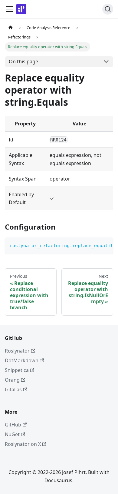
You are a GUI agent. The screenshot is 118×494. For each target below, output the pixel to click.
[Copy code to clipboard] (106, 245)
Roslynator (17, 350)
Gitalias (13, 389)
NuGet (12, 434)
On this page (23, 61)
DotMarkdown (21, 360)
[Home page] (10, 27)
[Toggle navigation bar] (9, 9)
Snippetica (17, 370)
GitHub (13, 424)
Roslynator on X (23, 444)
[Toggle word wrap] (95, 245)
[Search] (107, 9)
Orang (12, 379)
